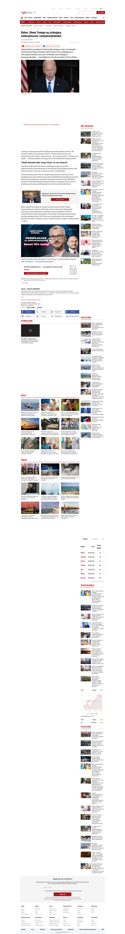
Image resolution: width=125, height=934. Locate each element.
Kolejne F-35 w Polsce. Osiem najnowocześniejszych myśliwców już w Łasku (29, 414)
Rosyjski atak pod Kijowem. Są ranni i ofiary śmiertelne (70, 477)
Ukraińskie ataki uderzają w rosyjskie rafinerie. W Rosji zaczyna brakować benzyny (49, 498)
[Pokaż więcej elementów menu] (104, 17)
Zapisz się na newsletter (53, 46)
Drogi (78, 910)
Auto (78, 923)
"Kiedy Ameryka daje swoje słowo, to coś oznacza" (42, 124)
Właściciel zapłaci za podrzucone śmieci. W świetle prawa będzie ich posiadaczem (50, 433)
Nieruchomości (67, 906)
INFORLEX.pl (68, 8)
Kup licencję (42, 280)
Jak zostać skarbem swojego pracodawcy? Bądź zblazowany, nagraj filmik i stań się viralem (30, 304)
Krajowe (23, 920)
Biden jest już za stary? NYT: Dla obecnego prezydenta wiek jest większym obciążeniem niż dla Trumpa (59, 194)
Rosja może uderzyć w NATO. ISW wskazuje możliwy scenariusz (69, 517)
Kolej (78, 912)
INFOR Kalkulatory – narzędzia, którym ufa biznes (43, 268)
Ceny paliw (48, 25)
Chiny (92, 22)
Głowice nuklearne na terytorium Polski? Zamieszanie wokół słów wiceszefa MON (28, 433)
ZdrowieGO (94, 917)
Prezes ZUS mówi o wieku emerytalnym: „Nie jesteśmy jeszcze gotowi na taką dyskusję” (69, 433)
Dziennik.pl (80, 917)
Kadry (64, 921)
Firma (36, 910)
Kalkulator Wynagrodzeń (54, 921)
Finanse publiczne (39, 921)
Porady (93, 925)
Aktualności (31, 22)
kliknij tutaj (69, 900)
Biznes (37, 906)
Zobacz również (60, 199)
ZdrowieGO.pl (77, 8)
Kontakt (23, 929)
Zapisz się (62, 894)
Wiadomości (80, 920)
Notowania (94, 906)
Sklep (103, 8)
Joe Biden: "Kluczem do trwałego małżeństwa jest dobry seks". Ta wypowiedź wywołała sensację (29, 340)
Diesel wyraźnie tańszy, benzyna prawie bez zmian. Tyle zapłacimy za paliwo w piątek (69, 452)
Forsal (22, 28)
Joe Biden (39, 307)
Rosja (44, 22)
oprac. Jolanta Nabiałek (27, 39)
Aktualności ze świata (26, 925)
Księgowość (66, 923)
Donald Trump (31, 307)
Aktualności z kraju (25, 923)
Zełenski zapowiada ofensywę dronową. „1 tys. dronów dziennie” (30, 498)
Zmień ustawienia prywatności (87, 929)
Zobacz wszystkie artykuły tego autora (31, 300)
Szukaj (102, 12)
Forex (92, 912)
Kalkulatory (52, 917)
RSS (103, 929)
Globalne (23, 921)
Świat (23, 22)
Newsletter (86, 8)
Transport (80, 906)
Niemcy (39, 22)
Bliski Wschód (57, 22)
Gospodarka (38, 917)
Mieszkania (65, 910)
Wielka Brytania (78, 22)
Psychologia (94, 923)
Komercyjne (66, 912)
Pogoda (79, 925)
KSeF (36, 912)
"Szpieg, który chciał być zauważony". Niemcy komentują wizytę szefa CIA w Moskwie (29, 517)
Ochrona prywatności (56, 929)
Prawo (64, 920)
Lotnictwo (79, 914)
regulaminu (63, 891)
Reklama (42, 929)
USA (50, 22)
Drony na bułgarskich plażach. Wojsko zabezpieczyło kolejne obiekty (70, 498)
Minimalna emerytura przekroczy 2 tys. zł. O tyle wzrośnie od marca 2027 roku (49, 452)
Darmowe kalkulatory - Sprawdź (36, 273)
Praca (50, 906)
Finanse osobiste (38, 25)
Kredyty (37, 923)
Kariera (50, 912)
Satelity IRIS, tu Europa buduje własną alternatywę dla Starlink (49, 478)
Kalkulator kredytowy (54, 925)
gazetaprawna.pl (94, 8)
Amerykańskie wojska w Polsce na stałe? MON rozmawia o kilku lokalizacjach (28, 452)
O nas (32, 929)
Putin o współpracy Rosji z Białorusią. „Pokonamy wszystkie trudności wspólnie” (30, 478)
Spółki (92, 910)
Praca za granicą (53, 914)
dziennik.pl (61, 8)
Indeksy (93, 908)
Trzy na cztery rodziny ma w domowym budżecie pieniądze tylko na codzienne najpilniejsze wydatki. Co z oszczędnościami (70, 414)
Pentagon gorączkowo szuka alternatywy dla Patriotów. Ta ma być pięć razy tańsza (49, 517)
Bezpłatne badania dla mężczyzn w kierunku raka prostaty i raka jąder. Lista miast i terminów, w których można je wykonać (49, 414)
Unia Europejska (67, 22)
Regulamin (71, 929)
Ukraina (86, 22)
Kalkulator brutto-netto (54, 920)
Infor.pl (65, 917)
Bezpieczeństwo (100, 22)
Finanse (37, 914)
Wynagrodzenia (52, 910)
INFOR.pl (53, 8)
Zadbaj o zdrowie (70, 25)
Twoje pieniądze (39, 925)
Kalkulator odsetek (53, 923)
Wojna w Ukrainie (59, 25)
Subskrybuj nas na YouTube (32, 46)
